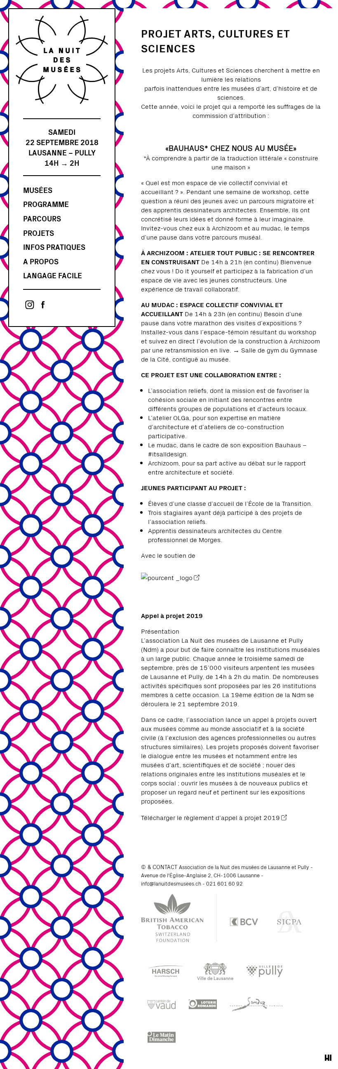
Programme (46, 204)
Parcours (42, 218)
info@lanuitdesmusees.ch (171, 883)
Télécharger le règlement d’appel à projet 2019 (210, 817)
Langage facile (52, 275)
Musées (37, 190)
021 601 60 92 (224, 883)
